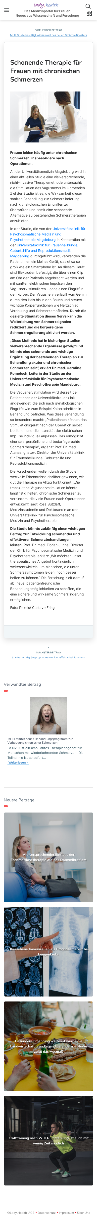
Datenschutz (46, 1213)
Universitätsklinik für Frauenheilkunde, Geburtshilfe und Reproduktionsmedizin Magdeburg (44, 250)
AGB (31, 1213)
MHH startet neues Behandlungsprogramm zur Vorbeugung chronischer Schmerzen (40, 741)
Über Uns (83, 1213)
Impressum (66, 1213)
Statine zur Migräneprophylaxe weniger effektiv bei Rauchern (48, 657)
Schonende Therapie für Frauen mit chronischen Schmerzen (46, 71)
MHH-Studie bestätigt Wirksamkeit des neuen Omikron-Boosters (48, 35)
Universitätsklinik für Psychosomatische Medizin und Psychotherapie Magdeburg (47, 234)
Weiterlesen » (18, 762)
